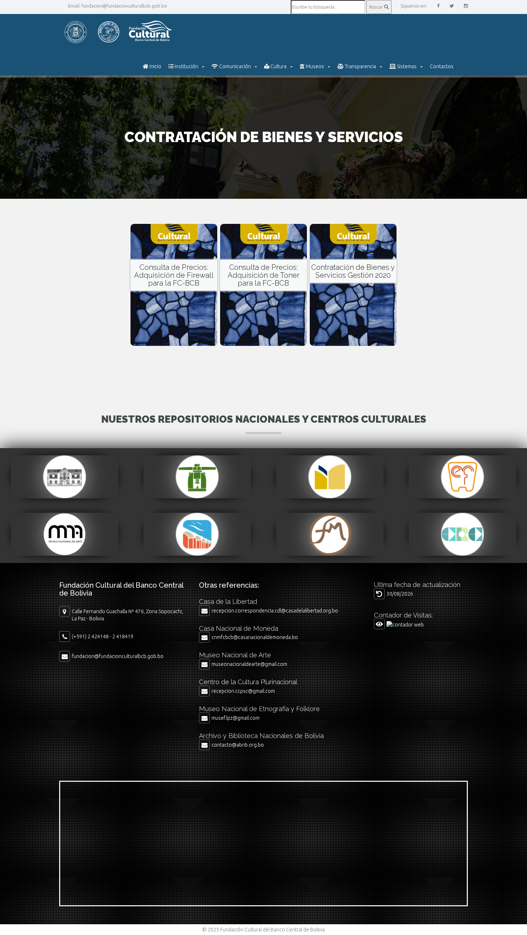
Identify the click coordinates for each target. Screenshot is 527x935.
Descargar (174, 288)
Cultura (277, 66)
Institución (186, 66)
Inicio (154, 66)
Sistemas (406, 66)
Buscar (376, 6)
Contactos (442, 66)
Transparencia (360, 66)
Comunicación (234, 66)
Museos (314, 66)
